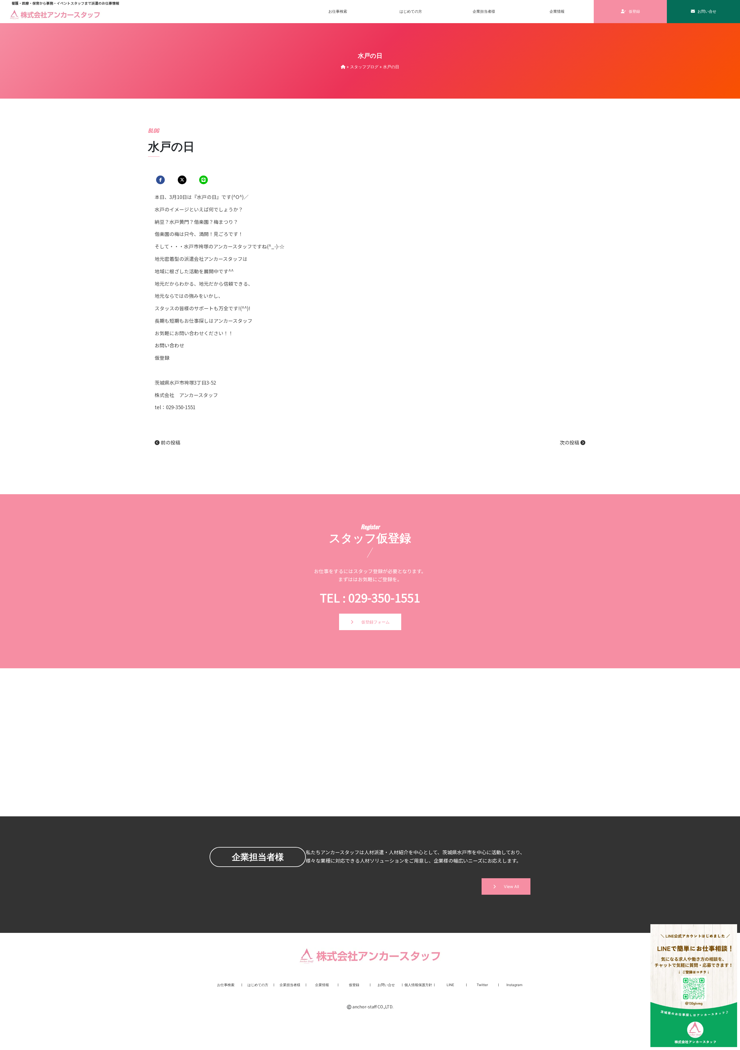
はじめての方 (410, 11)
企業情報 (322, 985)
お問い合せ (706, 11)
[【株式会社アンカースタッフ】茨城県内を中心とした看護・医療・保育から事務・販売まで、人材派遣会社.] (343, 66)
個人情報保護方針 (418, 985)
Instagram (514, 985)
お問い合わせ (169, 345)
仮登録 (634, 11)
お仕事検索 (337, 11)
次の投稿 (570, 442)
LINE (450, 985)
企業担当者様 (484, 11)
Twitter (482, 985)
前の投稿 (170, 442)
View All (507, 886)
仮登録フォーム (371, 621)
